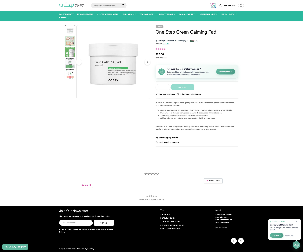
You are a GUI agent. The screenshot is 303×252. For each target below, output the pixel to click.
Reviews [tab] (85, 185)
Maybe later (289, 235)
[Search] (123, 5)
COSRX (166, 43)
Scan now (275, 235)
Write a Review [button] (214, 181)
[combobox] (109, 5)
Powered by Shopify (85, 249)
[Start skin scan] (296, 245)
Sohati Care (71, 249)
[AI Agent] (213, 5)
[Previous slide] (79, 62)
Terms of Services (94, 229)
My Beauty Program (15, 246)
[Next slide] (147, 62)
